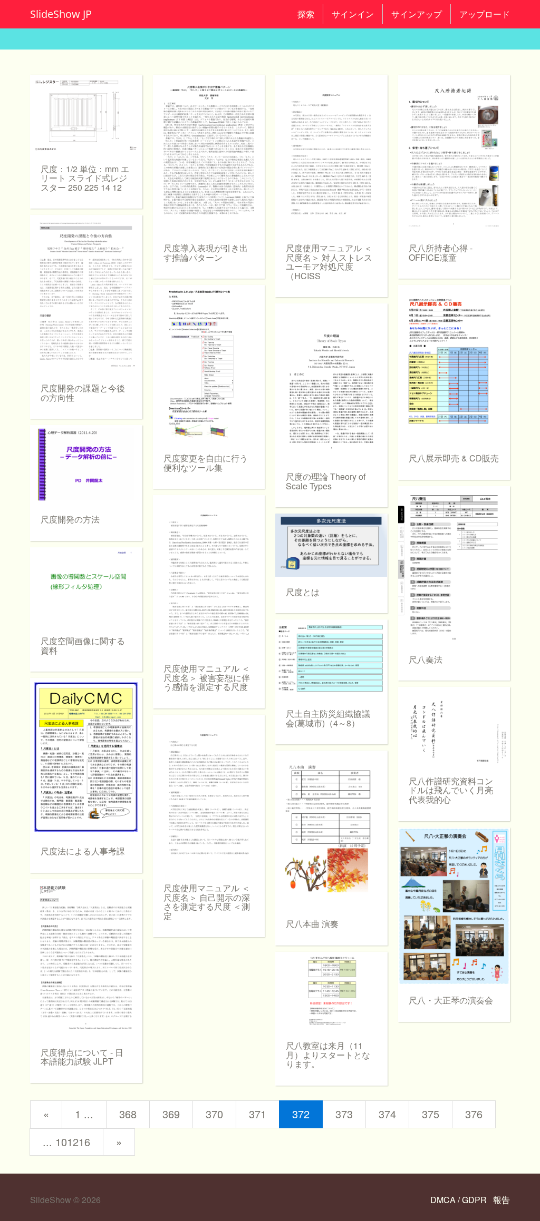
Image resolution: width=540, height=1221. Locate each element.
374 (387, 1113)
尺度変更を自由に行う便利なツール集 (205, 463)
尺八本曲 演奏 (312, 924)
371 (257, 1113)
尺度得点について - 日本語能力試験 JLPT (82, 1057)
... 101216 (66, 1141)
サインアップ (416, 14)
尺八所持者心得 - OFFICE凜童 (440, 252)
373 (344, 1113)
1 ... (84, 1113)
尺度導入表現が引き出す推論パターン (205, 252)
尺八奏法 (425, 659)
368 (128, 1113)
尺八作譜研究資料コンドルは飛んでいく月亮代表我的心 (451, 790)
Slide (61, 14)
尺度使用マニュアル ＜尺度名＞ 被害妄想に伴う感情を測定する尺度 (206, 677)
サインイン (353, 14)
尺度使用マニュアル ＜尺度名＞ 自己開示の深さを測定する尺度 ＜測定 (206, 902)
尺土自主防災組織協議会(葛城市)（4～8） (328, 718)
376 (474, 1113)
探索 (305, 14)
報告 (501, 1200)
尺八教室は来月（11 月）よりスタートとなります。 (328, 1054)
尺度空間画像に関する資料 (83, 645)
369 (171, 1113)
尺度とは (303, 592)
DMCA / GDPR (459, 1200)
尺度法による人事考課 (83, 851)
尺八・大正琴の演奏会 (451, 1000)
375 (430, 1113)
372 (301, 1113)
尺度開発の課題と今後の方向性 (83, 392)
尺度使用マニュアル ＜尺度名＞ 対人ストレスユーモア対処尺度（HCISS (329, 262)
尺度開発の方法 (70, 519)
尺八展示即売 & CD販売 (454, 458)
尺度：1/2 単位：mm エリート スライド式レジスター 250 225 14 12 (85, 178)
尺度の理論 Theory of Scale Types (325, 481)
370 (214, 1113)
